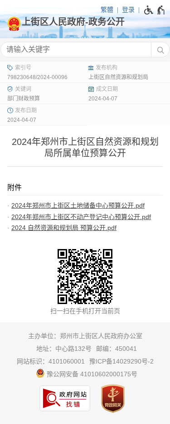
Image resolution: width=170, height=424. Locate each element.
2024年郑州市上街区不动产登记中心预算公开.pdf (81, 216)
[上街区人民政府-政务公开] (85, 21)
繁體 (107, 9)
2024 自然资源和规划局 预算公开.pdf (64, 227)
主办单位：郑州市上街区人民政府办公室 (85, 335)
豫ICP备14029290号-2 (121, 361)
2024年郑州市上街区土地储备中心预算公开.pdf (78, 205)
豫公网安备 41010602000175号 (91, 374)
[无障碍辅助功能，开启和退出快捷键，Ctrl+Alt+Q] (154, 10)
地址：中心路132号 (64, 348)
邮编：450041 (116, 348)
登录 (128, 9)
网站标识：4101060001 (51, 361)
